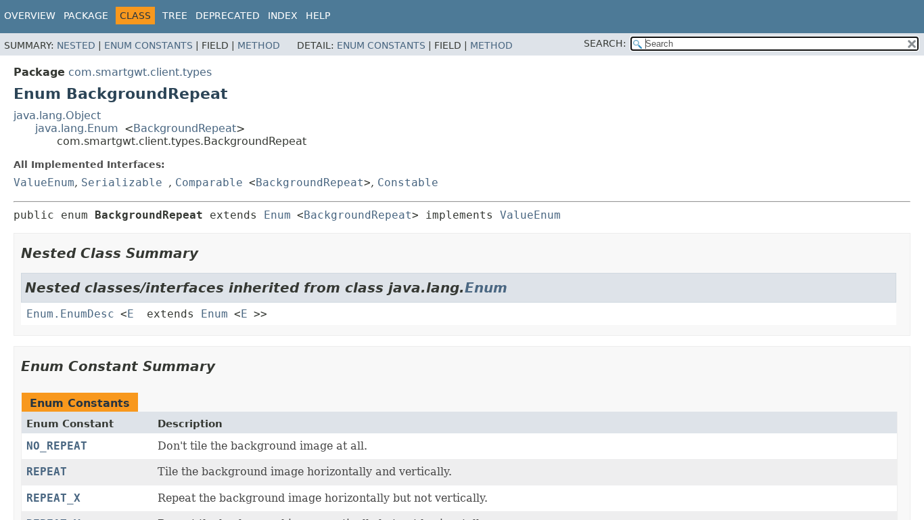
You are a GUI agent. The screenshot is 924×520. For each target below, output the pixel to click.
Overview (29, 15)
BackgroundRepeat (184, 128)
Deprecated (227, 15)
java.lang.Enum (76, 128)
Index (283, 15)
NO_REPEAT (56, 445)
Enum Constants (148, 45)
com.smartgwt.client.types (140, 72)
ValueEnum (44, 182)
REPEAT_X (53, 498)
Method (258, 45)
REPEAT (46, 471)
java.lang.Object (57, 115)
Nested (76, 45)
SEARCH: (605, 43)
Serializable (121, 182)
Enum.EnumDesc (70, 313)
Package (86, 15)
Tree (174, 15)
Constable (407, 182)
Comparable (209, 182)
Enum (277, 215)
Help (318, 15)
